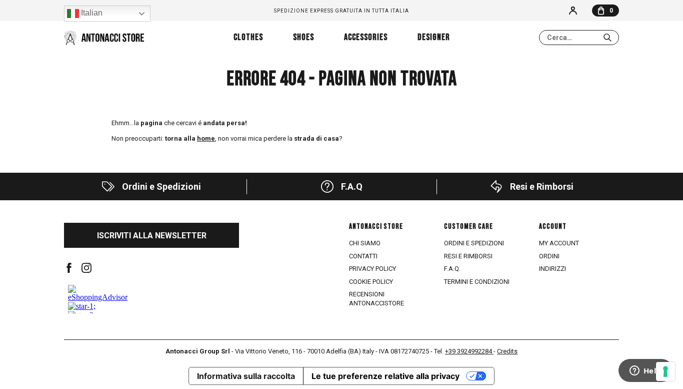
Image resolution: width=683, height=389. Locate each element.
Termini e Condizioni (477, 281)
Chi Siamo (364, 243)
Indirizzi (552, 268)
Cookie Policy (371, 281)
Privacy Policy (372, 268)
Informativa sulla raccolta (246, 376)
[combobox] (579, 37)
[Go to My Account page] (573, 11)
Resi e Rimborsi (468, 256)
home (206, 138)
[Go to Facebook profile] (69, 268)
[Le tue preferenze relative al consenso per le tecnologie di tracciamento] (665, 371)
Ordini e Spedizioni (474, 243)
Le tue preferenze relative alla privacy (386, 376)
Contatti (363, 256)
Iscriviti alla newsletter (151, 235)
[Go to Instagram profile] (87, 268)
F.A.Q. (452, 268)
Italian (90, 13)
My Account (559, 243)
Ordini (549, 256)
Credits (507, 351)
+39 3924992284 (469, 351)
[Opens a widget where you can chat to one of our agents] (645, 371)
